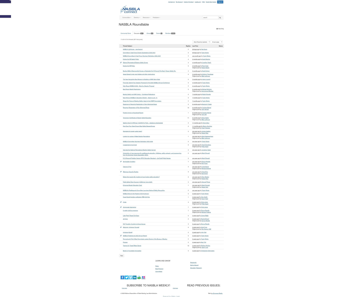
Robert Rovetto (206, 94)
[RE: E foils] (120, 202)
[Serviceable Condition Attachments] (120, 161)
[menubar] (192, 1)
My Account (179, 2)
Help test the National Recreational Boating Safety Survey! (139, 150)
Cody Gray (205, 172)
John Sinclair (205, 109)
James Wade (204, 215)
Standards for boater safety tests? (132, 131)
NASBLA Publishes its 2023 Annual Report (135, 236)
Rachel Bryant (205, 219)
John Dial (203, 232)
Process (125, 242)
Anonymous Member (207, 91)
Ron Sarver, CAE (206, 229)
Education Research (196, 268)
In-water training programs (130, 210)
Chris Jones (204, 202)
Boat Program (159, 269)
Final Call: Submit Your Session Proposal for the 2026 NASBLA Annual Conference (146, 83)
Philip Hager (205, 146)
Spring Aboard (194, 265)
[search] (220, 17)
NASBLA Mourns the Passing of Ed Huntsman (136, 194)
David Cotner (206, 71)
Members (170, 33)
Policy (157, 266)
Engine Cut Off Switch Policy (131, 59)
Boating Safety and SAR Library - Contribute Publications (139, 94)
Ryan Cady (205, 66)
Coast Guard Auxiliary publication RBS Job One (136, 197)
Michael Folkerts (206, 212)
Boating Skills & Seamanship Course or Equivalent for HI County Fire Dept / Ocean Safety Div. (149, 71)
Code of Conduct (188, 2)
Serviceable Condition (129, 161)
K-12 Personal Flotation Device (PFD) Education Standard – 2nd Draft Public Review (147, 158)
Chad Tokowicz (206, 128)
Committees (158, 271)
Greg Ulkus (206, 123)
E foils (124, 202)
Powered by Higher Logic (171, 296)
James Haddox (206, 131)
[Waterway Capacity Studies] (120, 172)
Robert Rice (205, 133)
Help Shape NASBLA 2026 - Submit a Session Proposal (138, 86)
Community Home (126, 33)
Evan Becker (205, 177)
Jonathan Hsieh (206, 62)
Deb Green (205, 173)
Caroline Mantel (206, 108)
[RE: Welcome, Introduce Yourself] (120, 227)
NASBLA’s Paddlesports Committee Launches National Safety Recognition (144, 190)
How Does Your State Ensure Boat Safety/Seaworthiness (139, 126)
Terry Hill (204, 114)
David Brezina (206, 59)
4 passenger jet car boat (130, 145)
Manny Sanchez (207, 126)
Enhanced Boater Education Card (132, 185)
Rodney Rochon (205, 246)
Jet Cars (125, 219)
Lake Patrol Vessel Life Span (131, 215)
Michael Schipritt (206, 168)
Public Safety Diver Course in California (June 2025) (137, 182)
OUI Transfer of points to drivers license (134, 224)
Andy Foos (204, 227)
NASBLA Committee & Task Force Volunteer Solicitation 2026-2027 (142, 56)
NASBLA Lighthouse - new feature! (133, 49)
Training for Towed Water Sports (132, 246)
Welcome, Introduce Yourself (131, 227)
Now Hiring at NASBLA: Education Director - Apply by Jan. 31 (140, 98)
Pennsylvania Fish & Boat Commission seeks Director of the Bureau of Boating (145, 239)
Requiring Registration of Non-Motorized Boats (136, 108)
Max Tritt (203, 242)
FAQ (203, 2)
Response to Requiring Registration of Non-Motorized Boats (140, 104)
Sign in (220, 2)
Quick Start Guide (211, 2)
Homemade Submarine (129, 207)
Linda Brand (205, 167)
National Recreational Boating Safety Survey (135, 62)
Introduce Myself (127, 232)
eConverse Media (217, 293)
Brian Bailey (205, 118)
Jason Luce (205, 247)
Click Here (124, 288)
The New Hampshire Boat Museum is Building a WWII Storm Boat (141, 79)
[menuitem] (172, 1)
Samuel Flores (206, 182)
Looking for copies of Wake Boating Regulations (136, 136)
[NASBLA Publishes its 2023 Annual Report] (120, 236)
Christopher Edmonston (207, 251)
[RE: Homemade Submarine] (120, 207)
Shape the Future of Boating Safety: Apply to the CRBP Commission (142, 101)
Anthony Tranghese (207, 74)
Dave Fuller (205, 199)
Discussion (138, 33)
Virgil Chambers (206, 145)
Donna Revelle (206, 161)
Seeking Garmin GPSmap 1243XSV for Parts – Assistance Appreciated (143, 123)
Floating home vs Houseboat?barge (133, 113)
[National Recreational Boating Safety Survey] (120, 62)
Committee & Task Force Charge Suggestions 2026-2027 (139, 53)
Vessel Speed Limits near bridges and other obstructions (139, 74)
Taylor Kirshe (205, 53)
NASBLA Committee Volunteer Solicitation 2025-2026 (138, 141)
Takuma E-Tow (127, 167)
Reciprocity (193, 262)
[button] (126, 17)
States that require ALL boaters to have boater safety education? (141, 177)
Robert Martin (205, 68)
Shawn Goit (205, 187)
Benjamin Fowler (207, 104)
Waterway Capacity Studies (130, 172)
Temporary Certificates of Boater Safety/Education (137, 118)
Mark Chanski (206, 153)
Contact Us (171, 2)
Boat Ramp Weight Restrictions (132, 89)
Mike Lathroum (206, 76)
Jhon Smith (204, 197)
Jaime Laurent (206, 79)
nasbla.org (198, 2)
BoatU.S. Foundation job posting (132, 251)
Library (149, 33)
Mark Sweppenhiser (207, 136)
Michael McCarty (207, 89)
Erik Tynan (204, 163)
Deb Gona (204, 49)
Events (159, 33)
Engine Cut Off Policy (129, 66)
